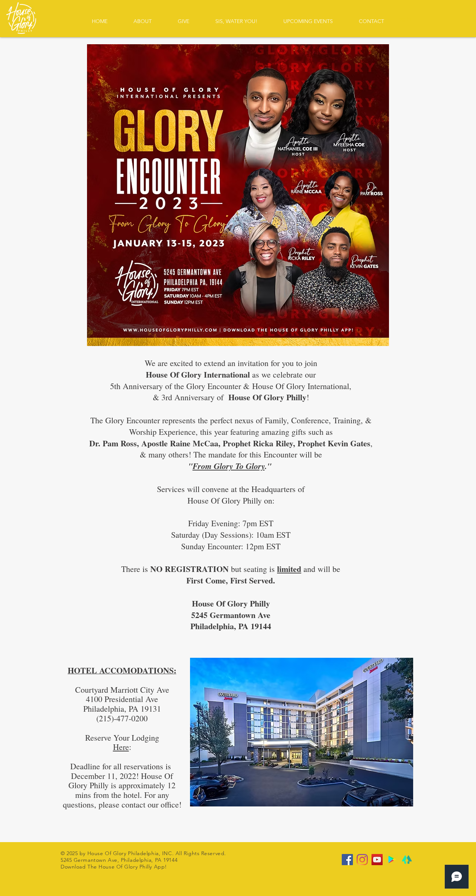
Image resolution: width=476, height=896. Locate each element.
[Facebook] (347, 859)
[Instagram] (362, 859)
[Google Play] (392, 859)
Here (121, 746)
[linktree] (406, 859)
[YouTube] (377, 859)
